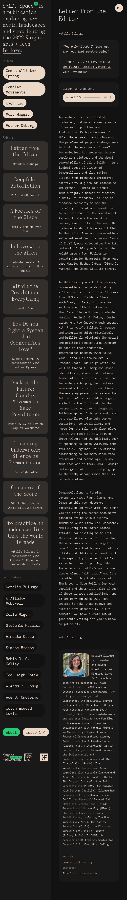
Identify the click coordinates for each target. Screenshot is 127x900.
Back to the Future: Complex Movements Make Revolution (87, 67)
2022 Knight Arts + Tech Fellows (22, 44)
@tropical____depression (80, 873)
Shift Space (18, 6)
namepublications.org (77, 862)
